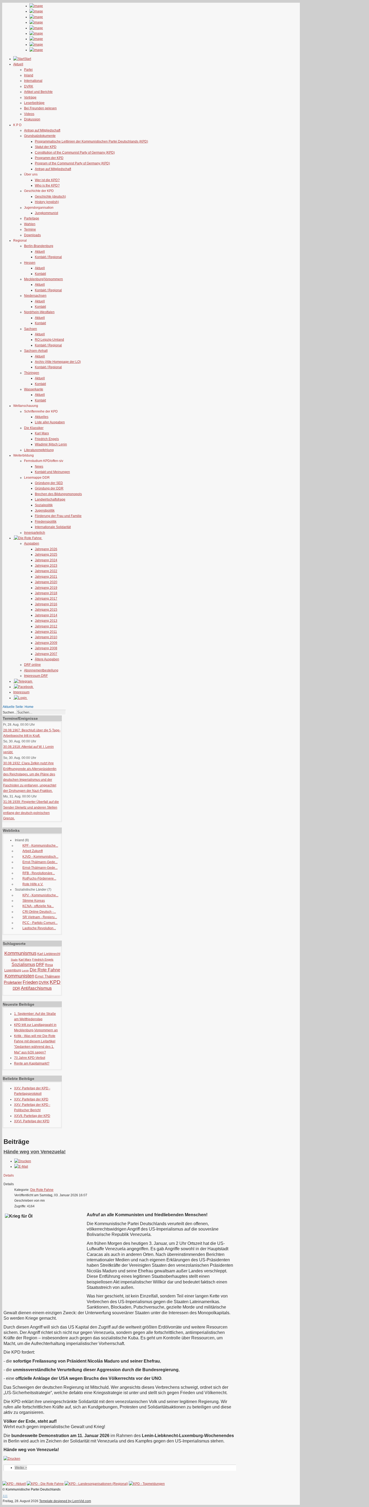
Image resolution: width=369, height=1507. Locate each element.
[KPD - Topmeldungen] (147, 1484)
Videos (29, 114)
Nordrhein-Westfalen (39, 312)
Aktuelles (41, 417)
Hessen (29, 263)
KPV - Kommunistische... (40, 895)
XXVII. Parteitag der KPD (32, 1116)
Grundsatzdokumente (40, 136)
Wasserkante (33, 389)
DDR (16, 988)
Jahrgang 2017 (46, 598)
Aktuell (40, 252)
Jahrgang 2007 (46, 654)
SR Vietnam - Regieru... (39, 917)
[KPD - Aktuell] (14, 1484)
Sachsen (30, 329)
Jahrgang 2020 (46, 582)
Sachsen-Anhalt (36, 351)
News (39, 466)
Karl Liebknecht (48, 954)
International (33, 81)
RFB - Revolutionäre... (38, 873)
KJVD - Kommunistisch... (40, 857)
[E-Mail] (21, 1166)
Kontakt (40, 274)
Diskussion (32, 119)
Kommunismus (20, 953)
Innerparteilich (34, 533)
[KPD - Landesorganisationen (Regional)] (96, 1484)
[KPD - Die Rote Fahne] (45, 1484)
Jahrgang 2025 (46, 554)
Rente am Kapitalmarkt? (31, 1063)
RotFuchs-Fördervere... (39, 878)
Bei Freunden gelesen (40, 108)
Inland (28, 75)
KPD (55, 982)
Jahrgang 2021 (46, 577)
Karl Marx (42, 433)
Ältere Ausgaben (47, 659)
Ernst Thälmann (47, 976)
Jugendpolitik (45, 510)
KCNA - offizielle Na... (38, 906)
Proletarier (13, 982)
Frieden (30, 982)
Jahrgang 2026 (46, 549)
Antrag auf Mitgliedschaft (42, 130)
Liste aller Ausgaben (50, 422)
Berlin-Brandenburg (38, 246)
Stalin (14, 959)
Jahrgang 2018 (46, 593)
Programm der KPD (49, 158)
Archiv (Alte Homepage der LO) (58, 362)
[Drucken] (22, 1161)
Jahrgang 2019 (46, 588)
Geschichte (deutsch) (50, 196)
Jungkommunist (46, 213)
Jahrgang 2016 (46, 604)
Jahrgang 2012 (46, 626)
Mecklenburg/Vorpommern (43, 279)
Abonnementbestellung (41, 670)
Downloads (32, 235)
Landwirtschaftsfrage (50, 499)
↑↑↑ (5, 1496)
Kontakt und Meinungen (52, 472)
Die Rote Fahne (45, 970)
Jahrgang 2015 (46, 609)
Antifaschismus (36, 988)
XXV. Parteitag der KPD (31, 1099)
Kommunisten (19, 976)
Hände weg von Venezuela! (35, 1151)
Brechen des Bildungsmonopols (58, 494)
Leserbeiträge (34, 103)
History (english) (47, 202)
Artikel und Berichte (38, 92)
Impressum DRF (36, 676)
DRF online (32, 665)
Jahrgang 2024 (46, 560)
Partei (28, 70)
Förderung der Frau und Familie (58, 516)
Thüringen (31, 373)
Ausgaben (31, 543)
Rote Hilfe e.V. (32, 884)
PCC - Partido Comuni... (40, 923)
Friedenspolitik (45, 521)
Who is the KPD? (47, 185)
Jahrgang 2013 (46, 621)
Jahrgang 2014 (46, 615)
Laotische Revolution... (39, 928)
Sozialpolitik (44, 505)
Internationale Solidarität (53, 527)
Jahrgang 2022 (46, 571)
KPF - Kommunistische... (40, 845)
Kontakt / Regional (48, 257)
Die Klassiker (33, 428)
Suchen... (9, 712)
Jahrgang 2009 (46, 643)
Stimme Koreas (33, 901)
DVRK (28, 86)
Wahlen (29, 224)
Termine (30, 229)
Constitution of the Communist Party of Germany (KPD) (75, 152)
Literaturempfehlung (39, 450)
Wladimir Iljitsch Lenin (51, 444)
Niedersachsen (35, 296)
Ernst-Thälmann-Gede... (40, 862)
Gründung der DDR (49, 488)
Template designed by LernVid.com (65, 1501)
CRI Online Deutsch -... (39, 912)
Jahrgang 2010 (46, 637)
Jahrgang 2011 (46, 632)
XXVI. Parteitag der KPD (31, 1121)
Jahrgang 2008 (46, 648)
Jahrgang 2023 (46, 565)
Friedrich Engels (47, 439)
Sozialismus (23, 964)
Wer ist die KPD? (47, 180)
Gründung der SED (49, 483)
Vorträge (30, 97)
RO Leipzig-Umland (49, 340)
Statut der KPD (45, 147)
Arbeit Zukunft (32, 851)
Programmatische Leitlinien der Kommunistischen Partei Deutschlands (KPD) (91, 141)
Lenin (25, 970)
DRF (40, 964)
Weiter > (21, 1467)
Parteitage (31, 218)
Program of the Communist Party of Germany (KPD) (72, 163)
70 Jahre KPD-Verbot (29, 1058)
